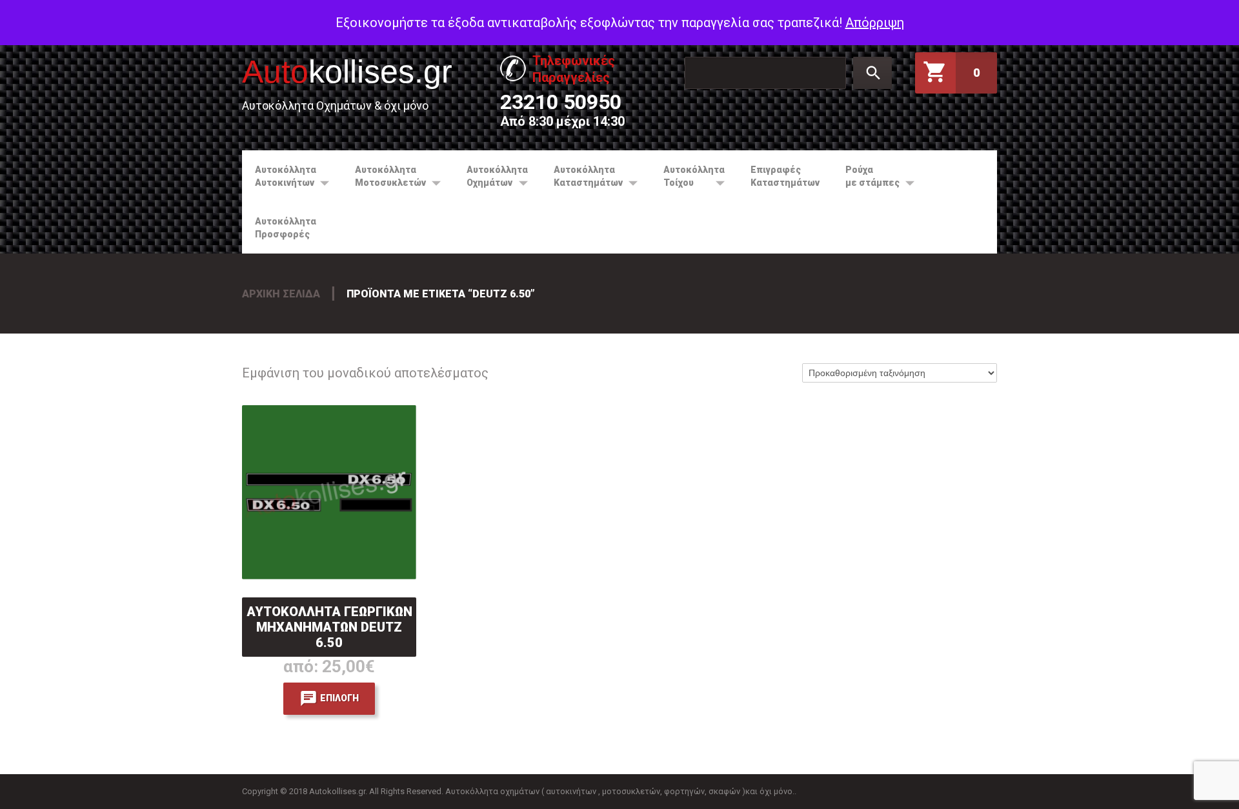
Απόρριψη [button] (874, 22)
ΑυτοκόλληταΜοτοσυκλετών (384, 176)
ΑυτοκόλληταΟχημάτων (491, 176)
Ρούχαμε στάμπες (866, 176)
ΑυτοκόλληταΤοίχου (687, 176)
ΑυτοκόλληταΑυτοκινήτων (279, 176)
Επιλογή (339, 698)
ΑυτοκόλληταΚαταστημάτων (582, 176)
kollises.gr (347, 72)
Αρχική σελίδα (281, 294)
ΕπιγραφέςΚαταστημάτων (785, 176)
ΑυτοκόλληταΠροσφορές (285, 227)
